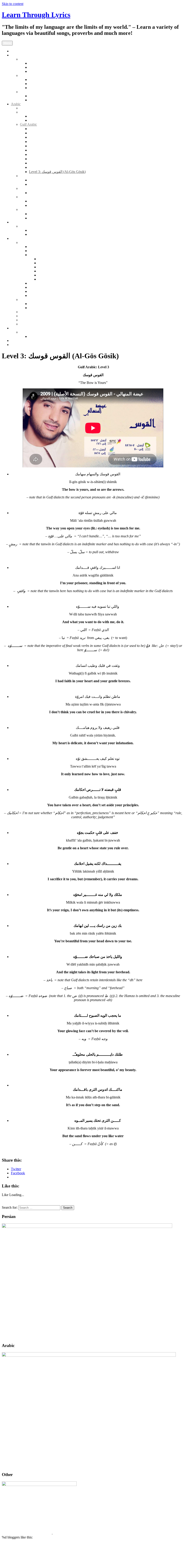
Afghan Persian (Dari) (36, 75)
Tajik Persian (29, 92)
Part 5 (42, 275)
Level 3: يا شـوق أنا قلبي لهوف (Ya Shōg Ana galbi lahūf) (71, 167)
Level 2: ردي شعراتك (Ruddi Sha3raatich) (59, 201)
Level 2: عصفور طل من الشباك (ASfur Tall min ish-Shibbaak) (74, 218)
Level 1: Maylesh (41, 100)
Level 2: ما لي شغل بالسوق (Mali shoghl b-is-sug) (66, 193)
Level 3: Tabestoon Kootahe (49, 67)
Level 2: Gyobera (41, 234)
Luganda (26, 226)
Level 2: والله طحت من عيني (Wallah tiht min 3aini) (67, 154)
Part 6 (42, 279)
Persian (16, 55)
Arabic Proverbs (31, 242)
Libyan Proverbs (41, 283)
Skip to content (12, 4)
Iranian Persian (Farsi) (35, 59)
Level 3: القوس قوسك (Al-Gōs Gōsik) (57, 172)
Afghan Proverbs (41, 304)
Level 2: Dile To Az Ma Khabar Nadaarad (59, 88)
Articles (16, 328)
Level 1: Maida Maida (45, 96)
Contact (16, 340)
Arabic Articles (31, 332)
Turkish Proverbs (32, 312)
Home (15, 51)
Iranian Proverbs (41, 308)
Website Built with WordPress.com (27, 1533)
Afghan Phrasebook (43, 79)
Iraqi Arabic (28, 188)
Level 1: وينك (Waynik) (46, 214)
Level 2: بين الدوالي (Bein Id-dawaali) (56, 205)
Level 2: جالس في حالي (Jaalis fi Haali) (58, 146)
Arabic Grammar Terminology (42, 112)
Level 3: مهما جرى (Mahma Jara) (53, 163)
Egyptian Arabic (31, 176)
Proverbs (17, 238)
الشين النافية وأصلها (44, 336)
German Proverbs (32, 320)
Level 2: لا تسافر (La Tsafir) (49, 159)
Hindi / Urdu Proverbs (36, 316)
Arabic (16, 104)
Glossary (35, 120)
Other (15, 222)
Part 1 (42, 259)
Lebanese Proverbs (42, 255)
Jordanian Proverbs (42, 251)
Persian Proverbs (32, 299)
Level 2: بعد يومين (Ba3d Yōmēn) (53, 180)
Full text (35, 116)
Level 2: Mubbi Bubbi (45, 230)
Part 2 (42, 263)
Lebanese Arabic (32, 209)
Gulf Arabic (28, 124)
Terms (15, 345)
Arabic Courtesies (33, 108)
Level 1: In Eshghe (42, 63)
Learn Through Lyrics (36, 15)
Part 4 (42, 271)
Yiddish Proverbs (32, 324)
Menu (7, 43)
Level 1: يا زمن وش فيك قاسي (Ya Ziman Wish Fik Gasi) (71, 137)
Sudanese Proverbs (42, 291)
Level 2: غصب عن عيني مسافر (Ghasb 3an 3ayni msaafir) (72, 142)
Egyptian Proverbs (42, 247)
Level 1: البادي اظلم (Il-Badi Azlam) (55, 133)
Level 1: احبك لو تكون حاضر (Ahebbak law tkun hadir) (69, 129)
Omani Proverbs (40, 287)
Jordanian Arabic (32, 197)
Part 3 (42, 267)
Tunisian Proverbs (42, 295)
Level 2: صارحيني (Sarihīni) (49, 150)
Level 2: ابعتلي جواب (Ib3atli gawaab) (56, 184)
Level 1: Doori (39, 84)
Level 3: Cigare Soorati (45, 71)
